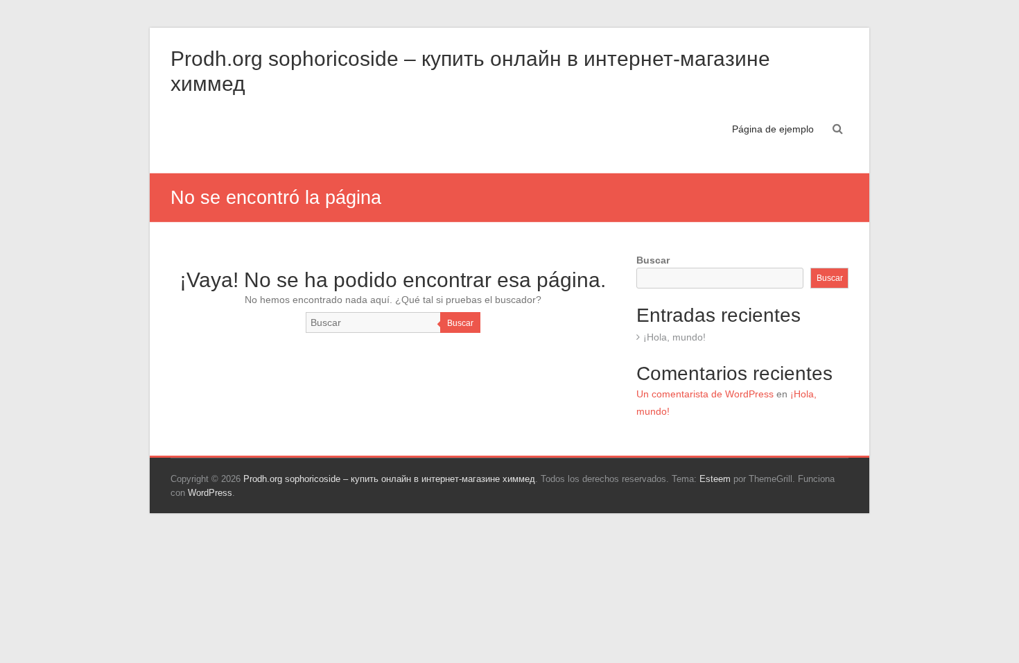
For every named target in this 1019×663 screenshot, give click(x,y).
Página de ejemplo (773, 129)
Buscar (460, 323)
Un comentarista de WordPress (705, 393)
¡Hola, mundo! (674, 337)
